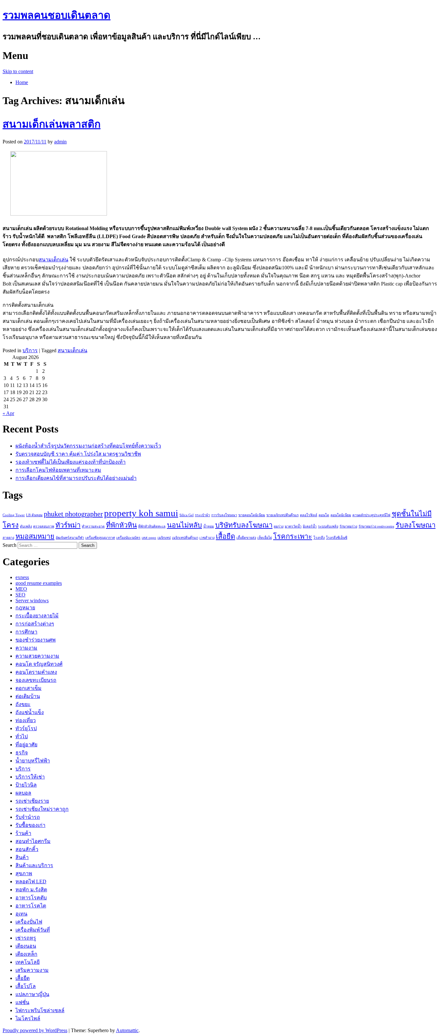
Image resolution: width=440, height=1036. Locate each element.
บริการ (30, 350)
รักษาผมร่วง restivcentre (376, 526)
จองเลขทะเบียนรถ (35, 680)
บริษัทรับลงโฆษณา (244, 525)
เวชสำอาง (207, 537)
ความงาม (26, 648)
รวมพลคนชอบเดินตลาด (56, 15)
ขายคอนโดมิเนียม (251, 515)
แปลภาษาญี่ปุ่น (32, 994)
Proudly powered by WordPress (35, 1030)
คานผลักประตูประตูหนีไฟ (371, 515)
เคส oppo (149, 537)
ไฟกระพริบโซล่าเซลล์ (39, 1010)
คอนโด (324, 515)
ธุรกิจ (21, 752)
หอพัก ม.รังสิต (31, 889)
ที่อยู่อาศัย (26, 744)
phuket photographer (73, 514)
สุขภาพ (23, 873)
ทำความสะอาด (93, 526)
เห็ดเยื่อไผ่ (264, 537)
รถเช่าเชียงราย (32, 801)
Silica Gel (186, 515)
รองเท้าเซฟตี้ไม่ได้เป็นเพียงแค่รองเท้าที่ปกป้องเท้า (70, 462)
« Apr (8, 413)
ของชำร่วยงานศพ (35, 640)
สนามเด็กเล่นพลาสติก (51, 124)
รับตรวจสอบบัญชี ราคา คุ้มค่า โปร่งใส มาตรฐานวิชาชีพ (78, 454)
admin (60, 141)
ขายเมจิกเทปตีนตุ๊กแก (282, 515)
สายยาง (8, 537)
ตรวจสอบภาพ (43, 526)
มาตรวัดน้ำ (293, 526)
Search (9, 545)
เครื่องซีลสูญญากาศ (100, 537)
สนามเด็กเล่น (53, 259)
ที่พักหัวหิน (121, 525)
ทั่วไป (21, 736)
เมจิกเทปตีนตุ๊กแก (185, 537)
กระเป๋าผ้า (202, 515)
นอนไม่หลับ (184, 525)
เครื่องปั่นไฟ (28, 922)
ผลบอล (23, 793)
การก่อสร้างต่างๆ (34, 623)
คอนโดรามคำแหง (36, 672)
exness (22, 577)
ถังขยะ (23, 704)
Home (21, 82)
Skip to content (18, 71)
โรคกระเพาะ (292, 536)
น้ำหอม (208, 526)
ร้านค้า (23, 833)
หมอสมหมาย (34, 536)
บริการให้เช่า (30, 776)
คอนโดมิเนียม (340, 515)
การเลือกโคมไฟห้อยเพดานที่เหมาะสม (58, 470)
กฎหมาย (25, 607)
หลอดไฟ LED (30, 881)
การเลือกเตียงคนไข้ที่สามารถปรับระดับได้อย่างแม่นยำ (76, 478)
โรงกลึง (319, 537)
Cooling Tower (14, 515)
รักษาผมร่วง (348, 526)
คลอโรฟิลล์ (308, 515)
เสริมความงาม (32, 970)
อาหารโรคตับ (31, 897)
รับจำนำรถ (27, 817)
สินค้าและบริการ (34, 865)
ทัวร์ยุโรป (26, 728)
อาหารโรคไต (30, 905)
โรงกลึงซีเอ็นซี (336, 537)
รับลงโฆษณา (415, 525)
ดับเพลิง (26, 526)
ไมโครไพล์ (27, 1018)
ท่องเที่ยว (25, 720)
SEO (20, 594)
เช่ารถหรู (25, 938)
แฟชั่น (22, 1002)
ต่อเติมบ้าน (27, 696)
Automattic (127, 1030)
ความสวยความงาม (37, 656)
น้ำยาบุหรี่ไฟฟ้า (32, 760)
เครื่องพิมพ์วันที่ (32, 930)
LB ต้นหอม (34, 515)
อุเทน (21, 913)
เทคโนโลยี (27, 962)
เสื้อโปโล (25, 986)
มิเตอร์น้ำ (310, 526)
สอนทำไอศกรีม (33, 841)
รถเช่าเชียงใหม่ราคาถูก (42, 809)
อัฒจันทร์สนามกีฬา (70, 537)
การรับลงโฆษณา (224, 515)
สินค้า (22, 857)
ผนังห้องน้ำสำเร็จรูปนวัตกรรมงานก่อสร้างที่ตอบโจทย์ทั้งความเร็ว (88, 446)
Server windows (32, 600)
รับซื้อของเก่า (30, 825)
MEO (21, 589)
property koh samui (141, 513)
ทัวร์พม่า (68, 525)
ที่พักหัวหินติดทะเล (152, 526)
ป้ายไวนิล (26, 785)
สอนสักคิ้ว (26, 849)
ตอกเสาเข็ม (28, 688)
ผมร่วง (278, 526)
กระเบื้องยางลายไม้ (37, 615)
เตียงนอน (25, 946)
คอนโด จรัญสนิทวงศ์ (38, 664)
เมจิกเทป (164, 537)
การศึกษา (26, 631)
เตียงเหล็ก (26, 954)
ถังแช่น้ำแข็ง (29, 712)
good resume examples (38, 583)
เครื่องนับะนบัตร (128, 537)
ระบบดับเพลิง (328, 526)
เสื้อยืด (225, 536)
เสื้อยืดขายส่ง (246, 537)
